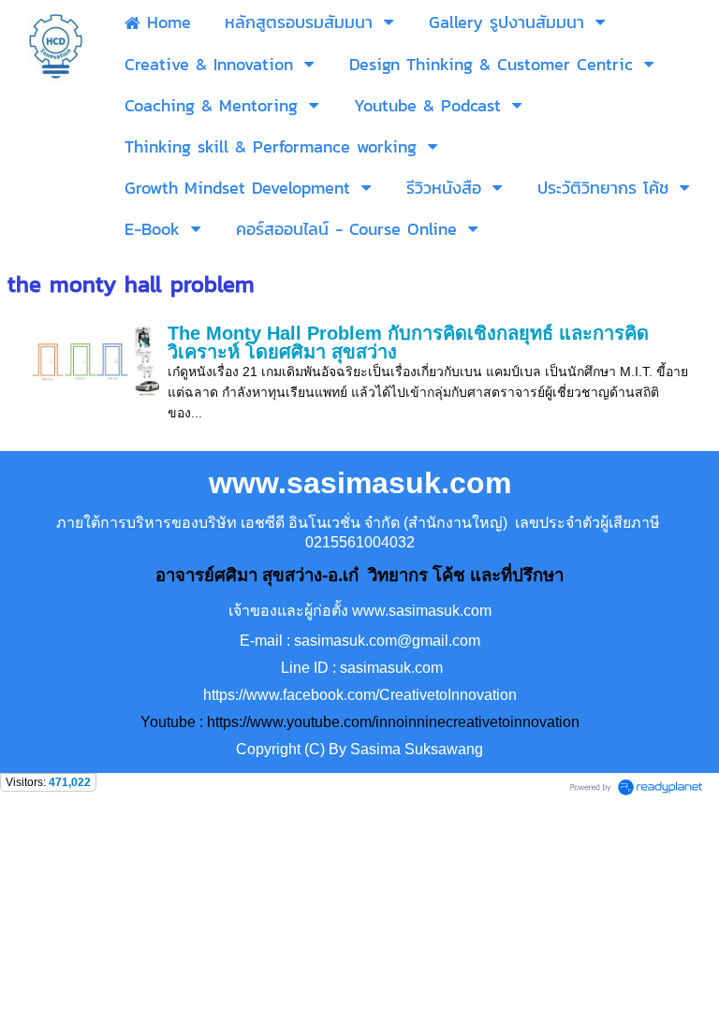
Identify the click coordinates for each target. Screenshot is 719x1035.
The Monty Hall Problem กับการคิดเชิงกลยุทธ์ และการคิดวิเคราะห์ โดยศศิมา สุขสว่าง (408, 342)
